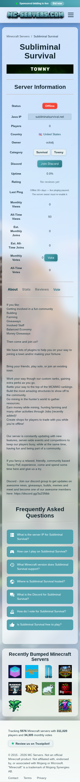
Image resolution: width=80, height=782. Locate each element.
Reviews (42, 289)
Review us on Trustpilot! (33, 743)
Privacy (41, 778)
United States (52, 134)
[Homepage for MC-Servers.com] (35, 15)
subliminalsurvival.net (49, 116)
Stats (26, 289)
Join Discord (50, 163)
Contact (13, 778)
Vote (51, 257)
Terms (28, 778)
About (13, 289)
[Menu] (71, 15)
